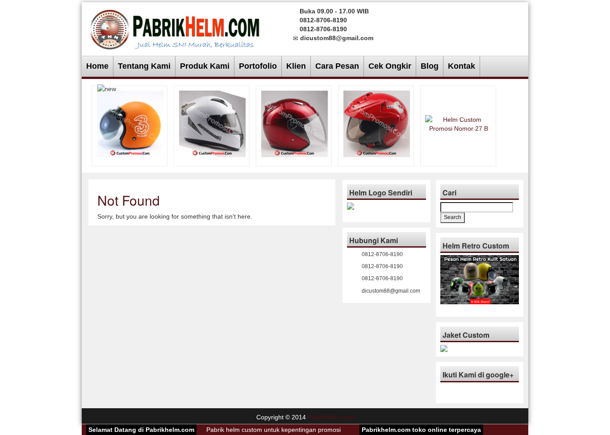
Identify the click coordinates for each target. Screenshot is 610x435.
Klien (296, 66)
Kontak (461, 66)
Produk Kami (205, 66)
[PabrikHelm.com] (174, 27)
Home (97, 66)
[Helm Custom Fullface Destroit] (212, 123)
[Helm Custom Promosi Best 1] (294, 123)
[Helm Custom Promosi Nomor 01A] (376, 123)
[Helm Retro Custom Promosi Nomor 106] (130, 123)
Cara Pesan (337, 66)
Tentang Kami (144, 66)
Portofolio (258, 66)
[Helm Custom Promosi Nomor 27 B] (458, 123)
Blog (430, 66)
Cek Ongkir (389, 66)
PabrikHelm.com (331, 417)
